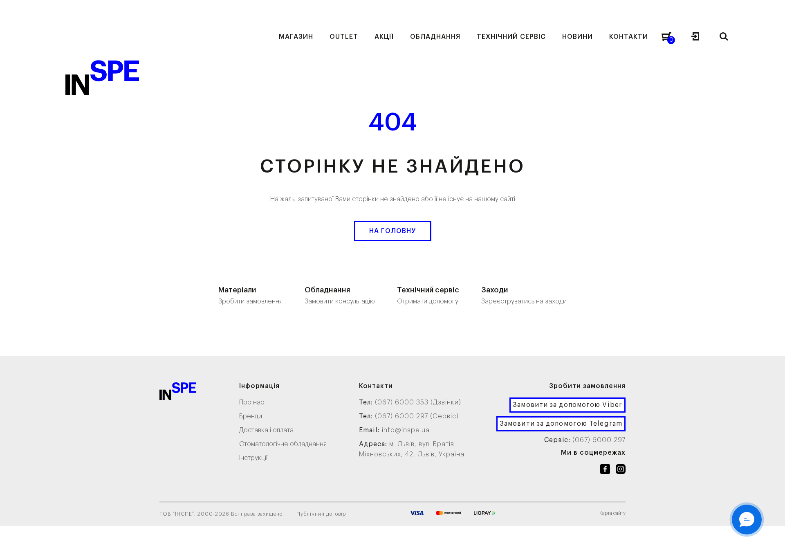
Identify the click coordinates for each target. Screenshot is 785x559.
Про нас (251, 402)
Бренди (250, 416)
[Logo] (177, 392)
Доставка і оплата (266, 430)
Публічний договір (321, 514)
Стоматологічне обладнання (283, 444)
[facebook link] (605, 470)
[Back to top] (770, 544)
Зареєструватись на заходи (524, 295)
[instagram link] (621, 470)
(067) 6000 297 (599, 440)
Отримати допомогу (428, 295)
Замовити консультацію (340, 295)
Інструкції (253, 458)
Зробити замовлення (250, 295)
